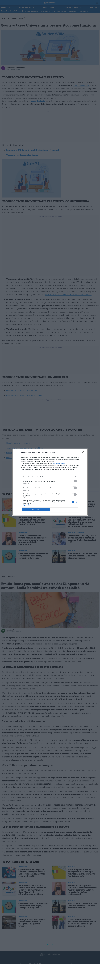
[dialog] (50, 482)
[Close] (84, 452)
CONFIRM (36, 509)
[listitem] (50, 477)
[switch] (74, 481)
